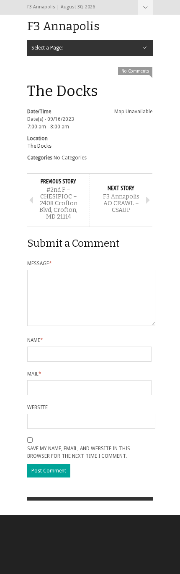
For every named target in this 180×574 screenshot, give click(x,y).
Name (35, 340)
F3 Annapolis (63, 26)
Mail (34, 374)
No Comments (135, 71)
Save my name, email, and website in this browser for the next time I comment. (78, 452)
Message (39, 263)
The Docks (39, 146)
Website (37, 407)
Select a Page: (145, 7)
